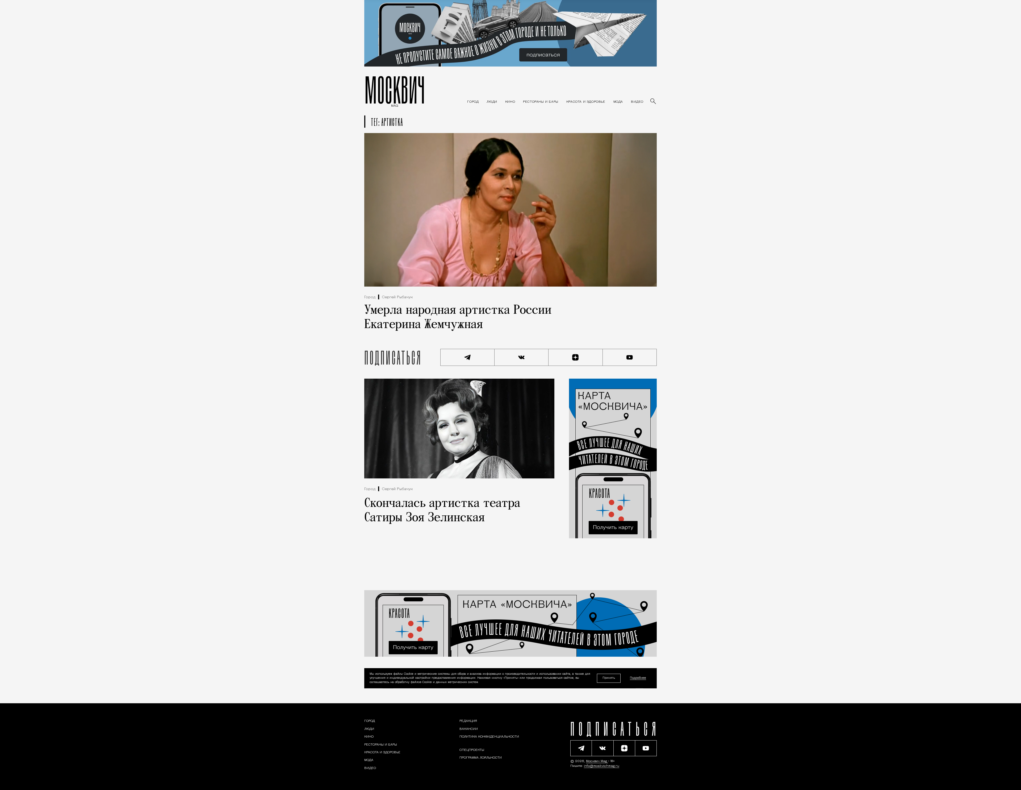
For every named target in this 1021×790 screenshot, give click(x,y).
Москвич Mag (597, 761)
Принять (608, 678)
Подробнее (638, 678)
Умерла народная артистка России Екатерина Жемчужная (457, 317)
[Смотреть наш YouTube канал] (630, 357)
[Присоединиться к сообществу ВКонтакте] (522, 357)
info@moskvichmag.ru (601, 766)
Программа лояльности (480, 757)
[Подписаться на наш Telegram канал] (467, 357)
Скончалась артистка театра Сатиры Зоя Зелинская (442, 510)
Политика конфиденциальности (489, 736)
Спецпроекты (471, 750)
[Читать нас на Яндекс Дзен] (576, 357)
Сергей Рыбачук (397, 297)
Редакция (468, 721)
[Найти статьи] (653, 101)
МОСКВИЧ (394, 89)
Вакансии (468, 729)
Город (369, 297)
